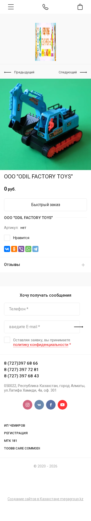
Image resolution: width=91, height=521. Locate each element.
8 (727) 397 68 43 (21, 375)
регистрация (16, 433)
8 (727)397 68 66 (21, 363)
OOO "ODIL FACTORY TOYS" (28, 217)
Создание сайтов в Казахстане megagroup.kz (45, 499)
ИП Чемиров (14, 425)
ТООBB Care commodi (22, 448)
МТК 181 (10, 441)
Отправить (78, 327)
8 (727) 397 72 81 (21, 369)
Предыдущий (24, 72)
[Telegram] (35, 249)
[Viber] (21, 249)
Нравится (21, 238)
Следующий (68, 72)
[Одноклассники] (14, 249)
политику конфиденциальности (40, 344)
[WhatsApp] (28, 249)
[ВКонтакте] (7, 249)
